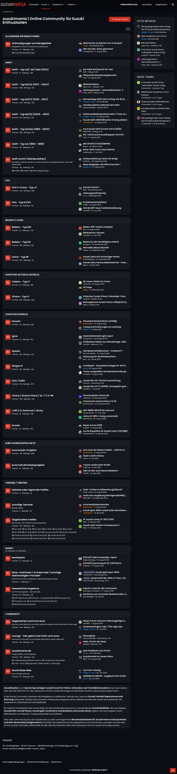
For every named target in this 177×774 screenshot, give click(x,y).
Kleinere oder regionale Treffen (30, 489)
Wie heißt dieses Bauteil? (96, 247)
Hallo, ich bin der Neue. (95, 641)
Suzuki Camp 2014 (40, 535)
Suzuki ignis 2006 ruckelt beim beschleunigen (105, 510)
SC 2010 (38, 532)
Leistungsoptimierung (94, 193)
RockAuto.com (20, 601)
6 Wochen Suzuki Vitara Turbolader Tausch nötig (105, 296)
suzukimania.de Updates (55, 660)
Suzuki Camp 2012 (69, 532)
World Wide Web (21, 670)
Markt (9, 548)
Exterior (17, 171)
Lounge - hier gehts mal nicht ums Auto (35, 635)
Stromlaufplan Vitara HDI (96, 395)
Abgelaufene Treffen (24, 519)
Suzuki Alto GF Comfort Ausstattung (102, 380)
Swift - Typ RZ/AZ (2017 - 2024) (30, 84)
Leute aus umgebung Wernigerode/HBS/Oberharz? (105, 495)
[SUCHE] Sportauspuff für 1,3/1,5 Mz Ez (102, 563)
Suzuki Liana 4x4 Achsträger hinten (101, 256)
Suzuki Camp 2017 (40, 538)
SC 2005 (48, 529)
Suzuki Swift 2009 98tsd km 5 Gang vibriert (105, 120)
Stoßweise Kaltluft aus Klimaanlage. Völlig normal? (105, 341)
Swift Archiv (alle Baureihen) (29, 158)
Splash (16, 351)
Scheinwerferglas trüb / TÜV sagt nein (102, 626)
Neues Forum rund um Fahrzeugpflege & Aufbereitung (105, 620)
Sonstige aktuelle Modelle (22, 274)
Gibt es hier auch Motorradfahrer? (100, 470)
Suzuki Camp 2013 (22, 535)
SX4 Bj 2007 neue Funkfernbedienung (102, 208)
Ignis (15, 336)
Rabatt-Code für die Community (100, 588)
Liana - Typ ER (20, 256)
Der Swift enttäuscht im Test (98, 69)
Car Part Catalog (92, 670)
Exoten (16, 425)
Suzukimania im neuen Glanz (98, 656)
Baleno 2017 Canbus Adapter (98, 227)
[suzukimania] (13, 4)
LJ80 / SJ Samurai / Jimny (27, 410)
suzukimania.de (21, 650)
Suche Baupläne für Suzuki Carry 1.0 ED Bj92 (105, 431)
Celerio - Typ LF (21, 281)
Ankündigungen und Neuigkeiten (31, 43)
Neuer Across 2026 (92, 425)
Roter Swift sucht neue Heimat (99, 149)
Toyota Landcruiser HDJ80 (96, 464)
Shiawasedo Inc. (64, 598)
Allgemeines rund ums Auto (28, 621)
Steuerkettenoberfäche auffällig (100, 321)
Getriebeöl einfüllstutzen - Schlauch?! (102, 350)
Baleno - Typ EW (21, 227)
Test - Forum (20, 663)
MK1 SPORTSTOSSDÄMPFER (96, 143)
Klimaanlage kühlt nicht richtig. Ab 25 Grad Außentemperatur (105, 99)
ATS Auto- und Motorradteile (43, 598)
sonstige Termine (22, 504)
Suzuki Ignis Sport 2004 (107, 572)
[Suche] (173, 4)
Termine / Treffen (16, 482)
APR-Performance (22, 598)
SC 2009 (28, 532)
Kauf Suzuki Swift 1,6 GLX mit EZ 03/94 (102, 129)
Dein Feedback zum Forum (96, 650)
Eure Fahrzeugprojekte (20, 443)
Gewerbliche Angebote (25, 588)
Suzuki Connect (91, 187)
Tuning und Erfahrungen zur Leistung (102, 327)
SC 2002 (18, 529)
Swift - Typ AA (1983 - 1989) (28, 143)
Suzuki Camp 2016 (22, 538)
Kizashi (16, 321)
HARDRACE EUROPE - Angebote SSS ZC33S (104, 676)
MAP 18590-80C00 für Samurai (98, 410)
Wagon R (17, 365)
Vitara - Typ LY (20, 296)
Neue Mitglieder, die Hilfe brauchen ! (102, 164)
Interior (26, 171)
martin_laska (38, 748)
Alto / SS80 (18, 380)
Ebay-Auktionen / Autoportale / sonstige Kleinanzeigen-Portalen (36, 574)
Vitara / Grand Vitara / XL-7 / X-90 (32, 395)
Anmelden (147, 4)
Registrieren (161, 4)
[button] (128, 29)
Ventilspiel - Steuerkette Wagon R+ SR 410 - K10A (105, 365)
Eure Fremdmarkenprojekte (28, 465)
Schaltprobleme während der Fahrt (101, 105)
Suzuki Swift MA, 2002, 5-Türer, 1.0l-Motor (109, 578)
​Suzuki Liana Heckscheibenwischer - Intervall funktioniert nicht (105, 262)
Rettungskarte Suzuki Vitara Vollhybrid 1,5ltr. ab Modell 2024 (105, 302)
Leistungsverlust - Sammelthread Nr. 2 (103, 90)
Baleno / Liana (14, 220)
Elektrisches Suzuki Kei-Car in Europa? (102, 43)
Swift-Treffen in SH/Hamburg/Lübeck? (103, 489)
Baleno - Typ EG (21, 242)
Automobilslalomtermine (96, 504)
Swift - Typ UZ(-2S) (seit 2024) (30, 69)
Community (12, 614)
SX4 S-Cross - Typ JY (24, 187)
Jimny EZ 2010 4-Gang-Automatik (100, 416)
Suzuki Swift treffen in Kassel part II (101, 525)
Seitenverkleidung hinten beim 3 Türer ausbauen (105, 114)
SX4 (7, 180)
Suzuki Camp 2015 (58, 535)
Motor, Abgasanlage (40, 171)
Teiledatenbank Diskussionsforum (28, 660)
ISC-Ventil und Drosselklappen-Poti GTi (103, 134)
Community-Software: (88, 770)
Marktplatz (18, 557)
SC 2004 (38, 529)
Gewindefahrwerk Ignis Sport (98, 336)
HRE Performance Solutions (25, 604)
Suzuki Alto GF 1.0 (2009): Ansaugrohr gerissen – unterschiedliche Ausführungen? (105, 386)
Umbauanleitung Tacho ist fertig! (100, 158)
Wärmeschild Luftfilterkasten (155, 101)
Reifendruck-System (93, 232)
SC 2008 (18, 532)
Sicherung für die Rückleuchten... (100, 356)
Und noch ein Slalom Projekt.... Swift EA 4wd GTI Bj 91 (105, 450)
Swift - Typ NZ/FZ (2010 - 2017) (30, 99)
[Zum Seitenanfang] (173, 770)
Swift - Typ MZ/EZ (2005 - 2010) (30, 114)
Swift (8, 62)
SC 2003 (28, 529)
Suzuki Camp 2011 (52, 532)
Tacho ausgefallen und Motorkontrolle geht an (105, 371)
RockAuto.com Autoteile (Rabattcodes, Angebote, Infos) (105, 594)
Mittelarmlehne (91, 84)
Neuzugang (89, 635)
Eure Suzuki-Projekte (24, 450)
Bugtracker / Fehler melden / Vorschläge (44, 663)
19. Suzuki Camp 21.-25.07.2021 (98, 519)
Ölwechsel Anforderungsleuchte (99, 75)
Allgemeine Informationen (22, 36)
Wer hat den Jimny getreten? (98, 49)
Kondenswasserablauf (95, 202)
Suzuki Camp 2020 (58, 538)
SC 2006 (58, 529)
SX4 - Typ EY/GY (21, 202)
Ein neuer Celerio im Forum (96, 281)
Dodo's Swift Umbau (93, 455)
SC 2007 (69, 529)
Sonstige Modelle (16, 314)
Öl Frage (87, 287)
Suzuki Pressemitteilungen (25, 53)
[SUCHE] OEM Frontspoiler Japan (100, 557)
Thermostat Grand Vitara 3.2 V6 (99, 401)
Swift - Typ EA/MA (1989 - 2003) (31, 129)
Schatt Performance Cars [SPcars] (43, 601)
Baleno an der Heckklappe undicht (101, 241)
